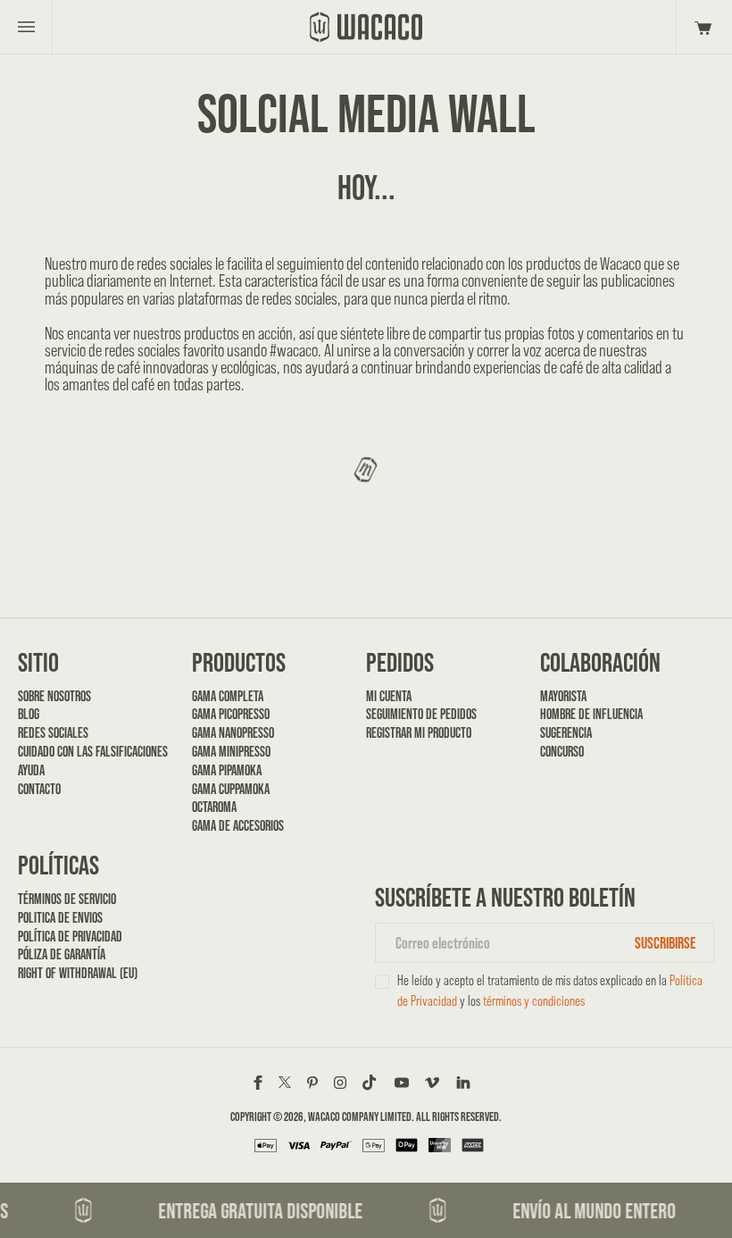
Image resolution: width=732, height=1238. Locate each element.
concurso (562, 751)
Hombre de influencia (591, 714)
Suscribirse (665, 942)
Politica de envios (60, 917)
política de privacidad (70, 936)
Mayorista (563, 696)
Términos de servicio (67, 899)
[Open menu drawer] (26, 26)
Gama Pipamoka (227, 770)
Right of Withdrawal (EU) (77, 973)
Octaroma (214, 807)
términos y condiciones (534, 1000)
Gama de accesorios (238, 825)
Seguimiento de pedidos (421, 714)
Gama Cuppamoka (231, 789)
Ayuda (31, 770)
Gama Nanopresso (233, 732)
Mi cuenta (389, 696)
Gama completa (227, 696)
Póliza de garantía (61, 954)
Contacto (39, 789)
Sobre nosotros (54, 696)
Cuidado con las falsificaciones (93, 751)
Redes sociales (53, 732)
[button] (700, 27)
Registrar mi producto (418, 732)
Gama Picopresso (231, 714)
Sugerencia (566, 732)
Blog (28, 714)
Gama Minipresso (231, 751)
